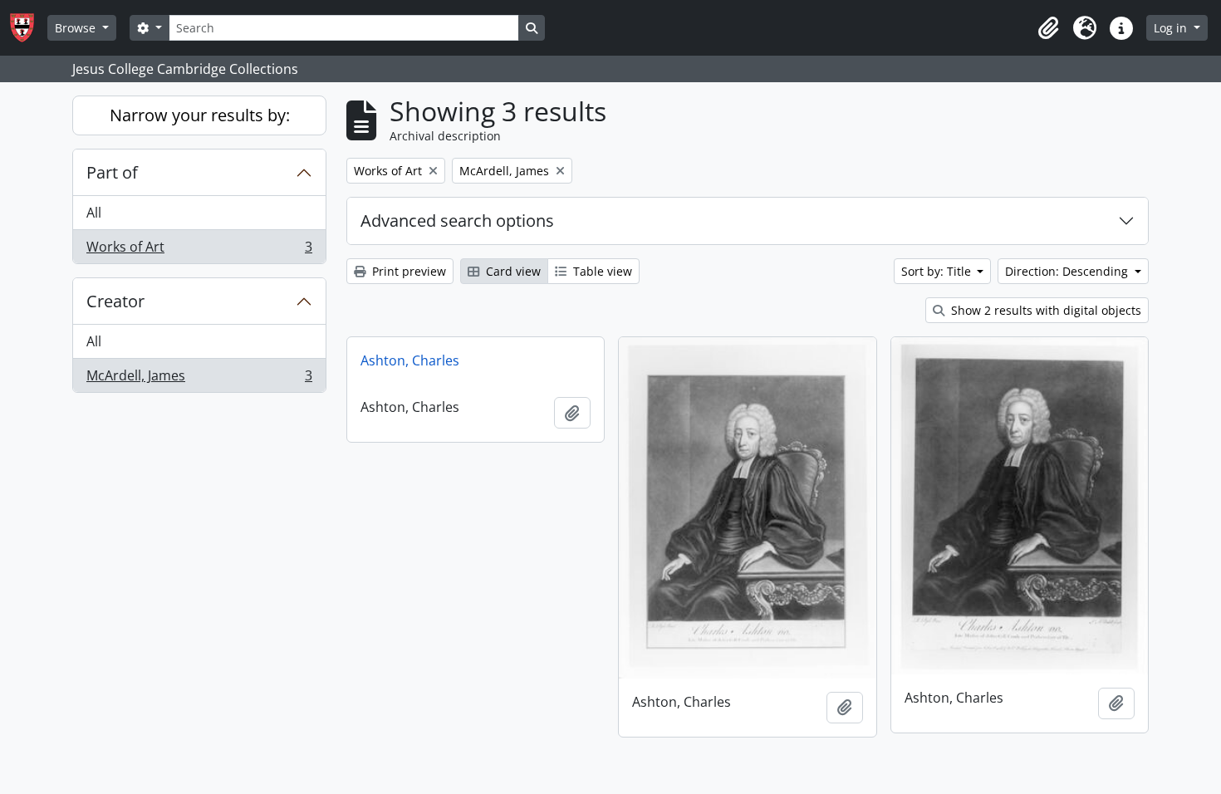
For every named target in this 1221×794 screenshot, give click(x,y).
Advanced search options (457, 220)
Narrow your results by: (200, 115)
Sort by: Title (937, 271)
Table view (601, 271)
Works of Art (199, 250)
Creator (115, 301)
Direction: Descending (1068, 271)
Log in (1172, 28)
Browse (77, 28)
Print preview (407, 271)
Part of (112, 172)
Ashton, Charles (409, 360)
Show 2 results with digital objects (1044, 310)
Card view (512, 271)
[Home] (28, 28)
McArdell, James (199, 379)
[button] (1048, 28)
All (93, 212)
